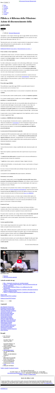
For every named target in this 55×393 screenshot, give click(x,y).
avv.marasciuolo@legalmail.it (14, 373)
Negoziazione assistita (6, 322)
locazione (3, 319)
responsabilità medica (6, 323)
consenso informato (6, 310)
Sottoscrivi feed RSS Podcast (8, 298)
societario (9, 327)
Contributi (5, 8)
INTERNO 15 (4, 388)
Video (4, 11)
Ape (2, 307)
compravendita (10, 309)
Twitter (2, 368)
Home (4, 5)
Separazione (4, 327)
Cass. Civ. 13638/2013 (28, 193)
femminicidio (4, 316)
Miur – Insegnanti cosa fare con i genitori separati (15, 283)
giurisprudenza (16, 122)
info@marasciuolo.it (8, 350)
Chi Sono (5, 6)
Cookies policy (32, 374)
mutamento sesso (10, 321)
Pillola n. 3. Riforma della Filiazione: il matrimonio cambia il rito (19, 292)
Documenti (5, 12)
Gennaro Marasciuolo (14, 33)
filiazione (5, 276)
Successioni (4, 328)
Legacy (21, 374)
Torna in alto (4, 294)
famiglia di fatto (9, 314)
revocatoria (4, 325)
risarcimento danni (11, 325)
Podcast (5, 9)
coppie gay (9, 312)
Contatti (5, 14)
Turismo (9, 328)
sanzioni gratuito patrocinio (7, 326)
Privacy (26, 374)
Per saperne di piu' (48, 383)
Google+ (16, 368)
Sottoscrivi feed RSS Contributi (8, 296)
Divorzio (3, 314)
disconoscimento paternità (10, 277)
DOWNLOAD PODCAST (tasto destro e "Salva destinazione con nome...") (16, 48)
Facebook (11, 368)
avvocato (8, 308)
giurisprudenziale (25, 76)
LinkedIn (6, 368)
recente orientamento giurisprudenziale (18, 189)
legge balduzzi (9, 318)
